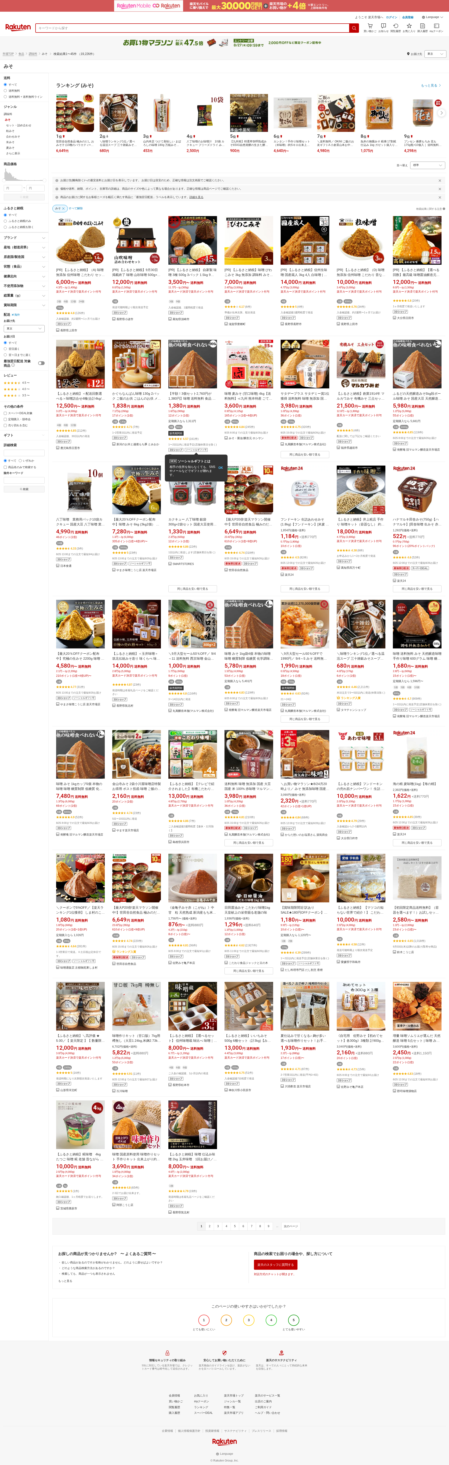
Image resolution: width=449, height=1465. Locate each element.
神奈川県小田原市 (240, 1090)
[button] (432, 17)
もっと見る (65, 1281)
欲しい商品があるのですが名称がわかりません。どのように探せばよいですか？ (112, 1262)
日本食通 (66, 566)
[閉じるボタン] (440, 180)
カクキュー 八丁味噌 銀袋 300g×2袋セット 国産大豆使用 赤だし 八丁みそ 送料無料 (190, 524)
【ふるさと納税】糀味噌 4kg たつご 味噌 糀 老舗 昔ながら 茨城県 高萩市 (79, 1159)
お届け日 (9, 336)
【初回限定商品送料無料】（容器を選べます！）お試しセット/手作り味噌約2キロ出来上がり (416, 912)
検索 (26, 197)
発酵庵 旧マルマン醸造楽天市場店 (418, 449)
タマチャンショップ (353, 710)
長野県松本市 (181, 1085)
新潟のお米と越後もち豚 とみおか (137, 444)
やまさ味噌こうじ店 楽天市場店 (136, 570)
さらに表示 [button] (13, 153)
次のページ (291, 1226)
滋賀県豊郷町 (237, 324)
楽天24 (289, 574)
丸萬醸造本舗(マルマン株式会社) (305, 444)
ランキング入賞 (351, 698)
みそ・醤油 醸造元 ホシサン (246, 438)
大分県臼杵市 (349, 838)
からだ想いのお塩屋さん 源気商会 (306, 834)
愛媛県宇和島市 (351, 962)
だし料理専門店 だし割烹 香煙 (304, 970)
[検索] (354, 28)
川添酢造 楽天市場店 (298, 1086)
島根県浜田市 (181, 842)
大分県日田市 (405, 318)
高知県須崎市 (181, 319)
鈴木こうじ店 (405, 952)
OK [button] (220, 468)
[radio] (5, 84)
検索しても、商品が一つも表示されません (88, 1273)
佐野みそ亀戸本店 (184, 963)
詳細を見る (196, 197)
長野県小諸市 (124, 319)
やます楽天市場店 (127, 830)
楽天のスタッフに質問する (275, 1264)
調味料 (33, 53)
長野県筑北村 (124, 705)
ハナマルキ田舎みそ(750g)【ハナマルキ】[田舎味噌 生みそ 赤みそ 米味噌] (417, 524)
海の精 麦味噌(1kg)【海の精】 (415, 784)
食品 (21, 53)
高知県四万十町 (351, 567)
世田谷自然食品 (238, 570)
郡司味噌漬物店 (407, 1091)
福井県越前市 (349, 447)
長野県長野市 (293, 324)
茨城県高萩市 (68, 1208)
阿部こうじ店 (124, 1205)
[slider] (4, 180)
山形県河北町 (68, 1090)
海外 (17, 314)
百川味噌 (122, 1091)
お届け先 (9, 320)
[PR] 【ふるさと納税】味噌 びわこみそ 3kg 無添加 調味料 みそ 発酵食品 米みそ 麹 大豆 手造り (248, 275)
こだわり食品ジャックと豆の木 (248, 963)
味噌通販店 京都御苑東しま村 (79, 967)
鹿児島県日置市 (70, 448)
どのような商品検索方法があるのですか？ (88, 1268)
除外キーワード (13, 473)
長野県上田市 (68, 330)
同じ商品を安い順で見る (305, 454)
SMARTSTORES (183, 564)
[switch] (41, 363)
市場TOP (8, 53)
